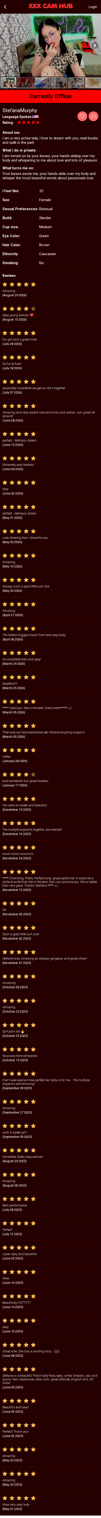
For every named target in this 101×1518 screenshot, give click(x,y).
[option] (8, 82)
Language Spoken (17, 117)
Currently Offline (51, 96)
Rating (7, 123)
